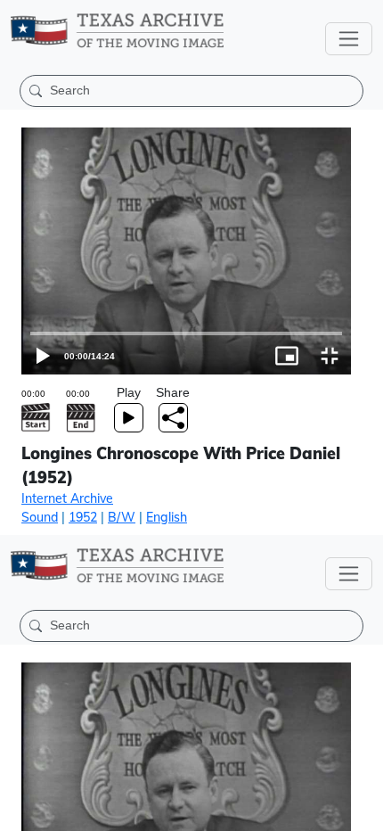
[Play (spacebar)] (21, 809)
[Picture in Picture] (318, 809)
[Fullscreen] (361, 809)
